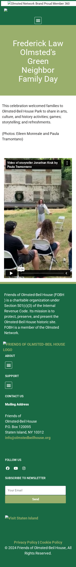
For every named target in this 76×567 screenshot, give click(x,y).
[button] (38, 20)
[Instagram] (23, 468)
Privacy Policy (25, 542)
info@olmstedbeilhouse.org (27, 438)
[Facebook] (7, 468)
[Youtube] (15, 468)
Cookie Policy (51, 542)
